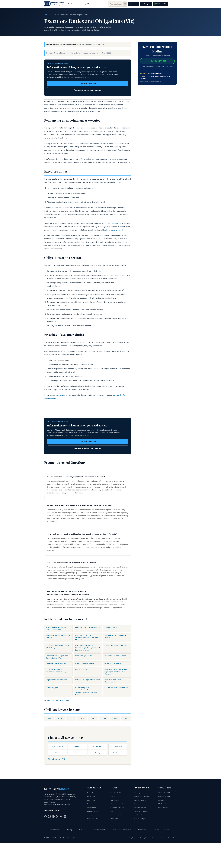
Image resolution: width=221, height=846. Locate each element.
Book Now (133, 4)
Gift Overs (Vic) (52, 688)
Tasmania (114, 819)
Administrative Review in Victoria (87, 627)
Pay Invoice (133, 838)
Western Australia (117, 804)
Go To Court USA (164, 793)
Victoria (113, 796)
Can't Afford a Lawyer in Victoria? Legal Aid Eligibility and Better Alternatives (87, 647)
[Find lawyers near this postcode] (125, 4)
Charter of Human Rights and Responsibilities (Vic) (57, 657)
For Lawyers (145, 4)
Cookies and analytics (162, 830)
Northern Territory (117, 807)
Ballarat (57, 753)
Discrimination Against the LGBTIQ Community (56, 628)
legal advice (60, 395)
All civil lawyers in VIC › (57, 759)
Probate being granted (113, 230)
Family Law (91, 800)
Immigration (91, 807)
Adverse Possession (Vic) (114, 627)
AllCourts (161, 800)
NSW (60, 718)
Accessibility (142, 830)
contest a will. (116, 223)
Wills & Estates (92, 819)
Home (46, 15)
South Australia (116, 815)
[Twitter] (57, 817)
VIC (58, 15)
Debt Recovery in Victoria (85, 664)
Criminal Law (91, 793)
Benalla (77, 753)
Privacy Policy (144, 838)
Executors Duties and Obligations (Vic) (113, 681)
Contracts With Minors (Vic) (56, 664)
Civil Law (52, 15)
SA (93, 718)
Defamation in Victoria (113, 664)
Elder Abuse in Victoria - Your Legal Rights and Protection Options (116, 671)
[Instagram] (49, 817)
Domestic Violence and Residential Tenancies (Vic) (56, 670)
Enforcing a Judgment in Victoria (87, 680)
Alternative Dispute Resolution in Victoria (58, 636)
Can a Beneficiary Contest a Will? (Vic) (115, 636)
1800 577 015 (161, 4)
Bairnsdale (118, 746)
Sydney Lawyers (140, 793)
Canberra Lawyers (141, 811)
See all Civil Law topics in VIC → (58, 700)
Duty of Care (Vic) (82, 669)
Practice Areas (73, 4)
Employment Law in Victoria (56, 680)
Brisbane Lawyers (140, 800)
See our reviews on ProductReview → (150, 81)
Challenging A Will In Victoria (115, 645)
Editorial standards (98, 830)
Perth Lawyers (139, 804)
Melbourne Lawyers (141, 796)
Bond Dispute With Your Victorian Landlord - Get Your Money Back (86, 637)
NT (71, 718)
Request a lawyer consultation (88, 90)
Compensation (92, 811)
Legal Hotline (163, 807)
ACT (49, 718)
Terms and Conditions (169, 838)
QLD (82, 718)
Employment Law (93, 815)
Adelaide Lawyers (141, 815)
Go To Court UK (164, 796)
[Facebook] (45, 817)
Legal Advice (88, 4)
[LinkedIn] (65, 817)
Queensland (114, 800)
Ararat (77, 746)
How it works (55, 830)
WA (126, 718)
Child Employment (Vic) (84, 656)
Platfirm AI (162, 804)
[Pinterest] (53, 817)
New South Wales (117, 793)
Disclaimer (155, 838)
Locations (101, 4)
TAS (104, 718)
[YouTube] (61, 817)
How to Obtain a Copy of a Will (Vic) (116, 689)
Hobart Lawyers (140, 819)
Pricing (69, 830)
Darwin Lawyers (140, 807)
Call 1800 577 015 (88, 83)
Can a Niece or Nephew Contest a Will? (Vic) (58, 646)
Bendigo (98, 753)
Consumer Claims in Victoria (115, 656)
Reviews (82, 830)
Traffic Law (91, 796)
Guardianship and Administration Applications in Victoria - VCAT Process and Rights (86, 691)
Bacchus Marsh (97, 746)
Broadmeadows (58, 746)
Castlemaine (118, 753)
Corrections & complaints (121, 830)
